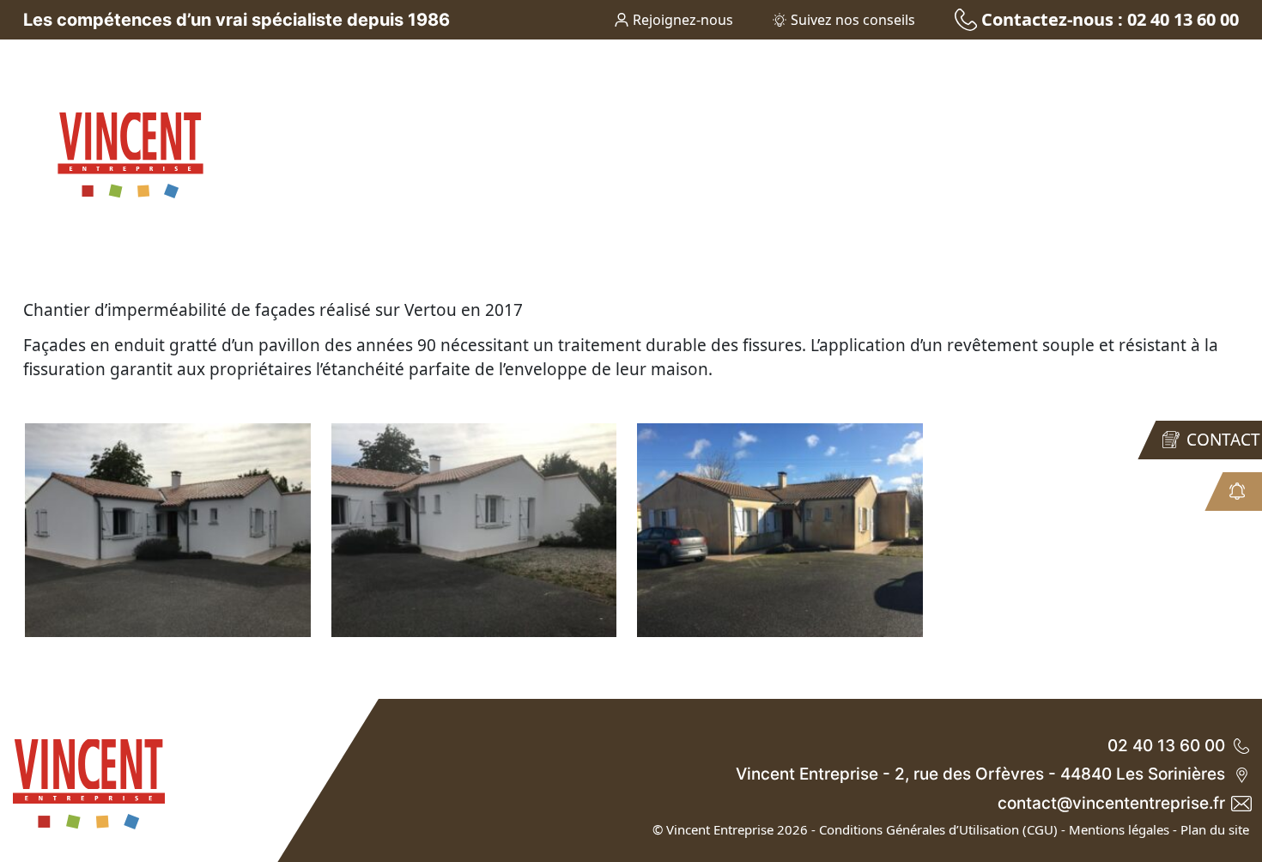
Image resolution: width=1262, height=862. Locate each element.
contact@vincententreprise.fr (1111, 803)
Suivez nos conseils (853, 19)
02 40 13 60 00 (1166, 746)
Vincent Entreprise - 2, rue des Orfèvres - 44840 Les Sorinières (980, 774)
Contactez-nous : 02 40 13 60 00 (1110, 19)
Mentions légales (1119, 829)
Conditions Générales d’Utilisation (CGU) (938, 829)
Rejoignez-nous (683, 19)
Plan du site (1214, 829)
